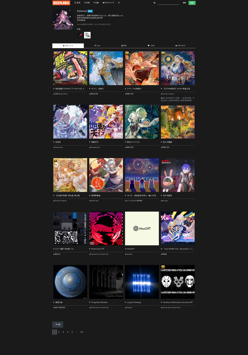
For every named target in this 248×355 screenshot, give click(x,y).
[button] (70, 89)
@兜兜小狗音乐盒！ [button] (59, 307)
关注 (125, 46)
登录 (184, 3)
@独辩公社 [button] (56, 254)
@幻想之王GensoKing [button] (60, 94)
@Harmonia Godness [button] (167, 94)
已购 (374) (68, 46)
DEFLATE (181, 46)
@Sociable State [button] (94, 147)
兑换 (97, 3)
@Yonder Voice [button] (58, 147)
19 (81, 332)
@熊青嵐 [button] (164, 254)
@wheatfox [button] (128, 254)
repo (98, 46)
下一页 (57, 325)
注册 (192, 3)
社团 (88, 3)
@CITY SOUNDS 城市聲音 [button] (133, 201)
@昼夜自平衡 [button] (93, 94)
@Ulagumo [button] (128, 307)
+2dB (151, 46)
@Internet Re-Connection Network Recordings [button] (104, 254)
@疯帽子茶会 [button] (129, 94)
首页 (78, 3)
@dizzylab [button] (164, 201)
